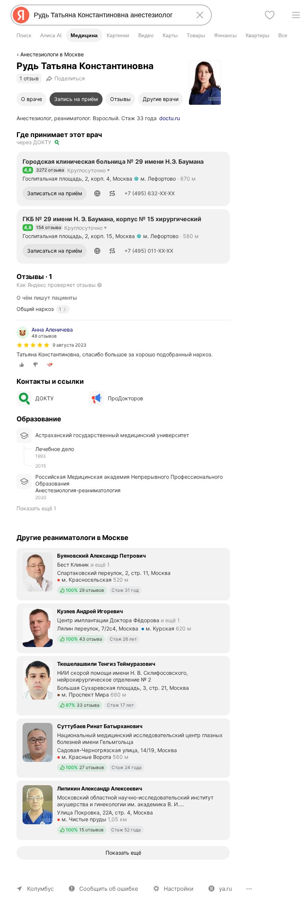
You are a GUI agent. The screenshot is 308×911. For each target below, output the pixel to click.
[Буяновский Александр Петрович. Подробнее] (123, 573)
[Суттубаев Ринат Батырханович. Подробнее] (123, 747)
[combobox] (109, 15)
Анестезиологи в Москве (52, 54)
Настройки (178, 888)
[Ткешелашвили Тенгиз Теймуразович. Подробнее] (123, 685)
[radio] (22, 364)
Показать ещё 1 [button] (36, 508)
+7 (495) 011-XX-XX (148, 250)
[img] (33, 345)
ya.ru (225, 888)
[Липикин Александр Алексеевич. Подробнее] (123, 809)
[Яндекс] (21, 15)
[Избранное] (269, 15)
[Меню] (295, 15)
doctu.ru (169, 118)
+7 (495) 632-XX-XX (149, 193)
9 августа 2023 (69, 345)
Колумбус (40, 888)
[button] (97, 193)
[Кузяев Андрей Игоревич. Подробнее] (123, 627)
